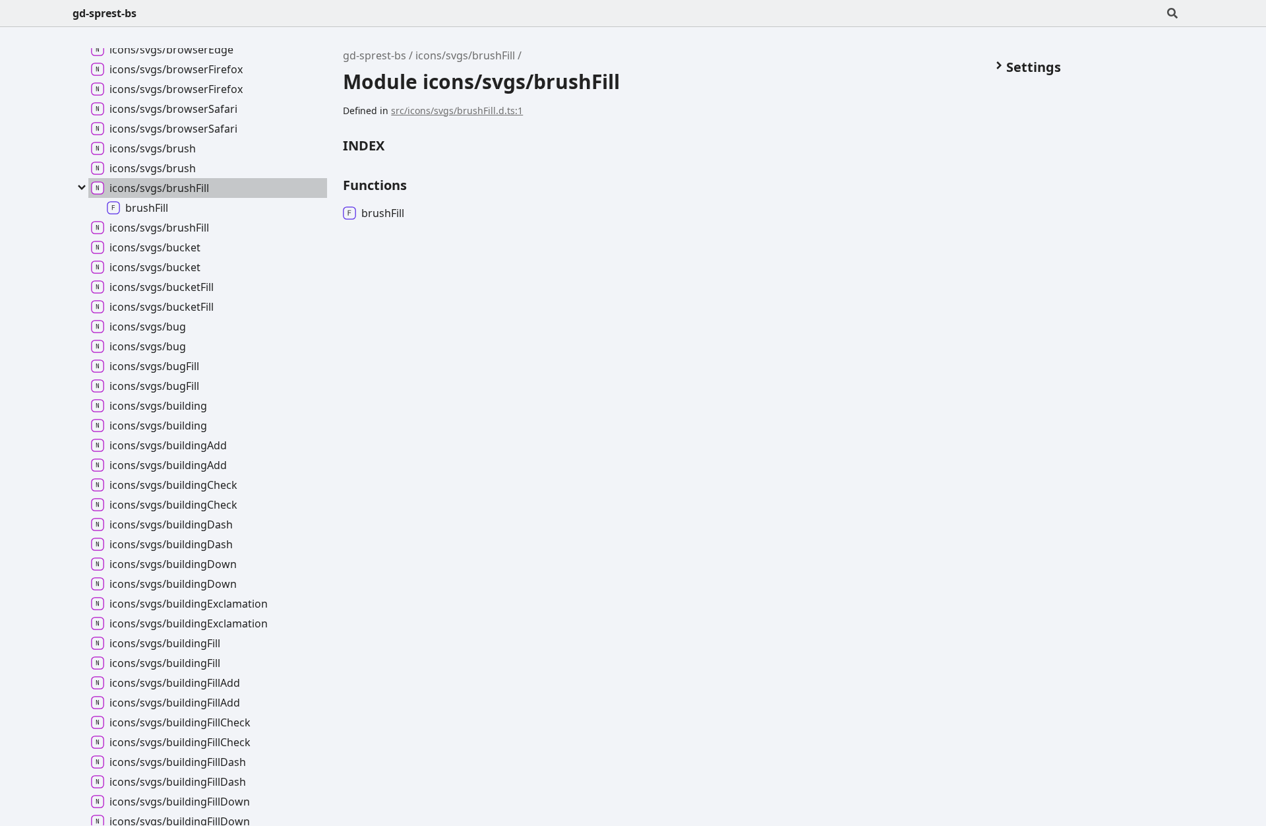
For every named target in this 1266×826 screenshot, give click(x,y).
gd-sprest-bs (104, 13)
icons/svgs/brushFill (465, 55)
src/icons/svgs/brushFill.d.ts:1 (457, 110)
